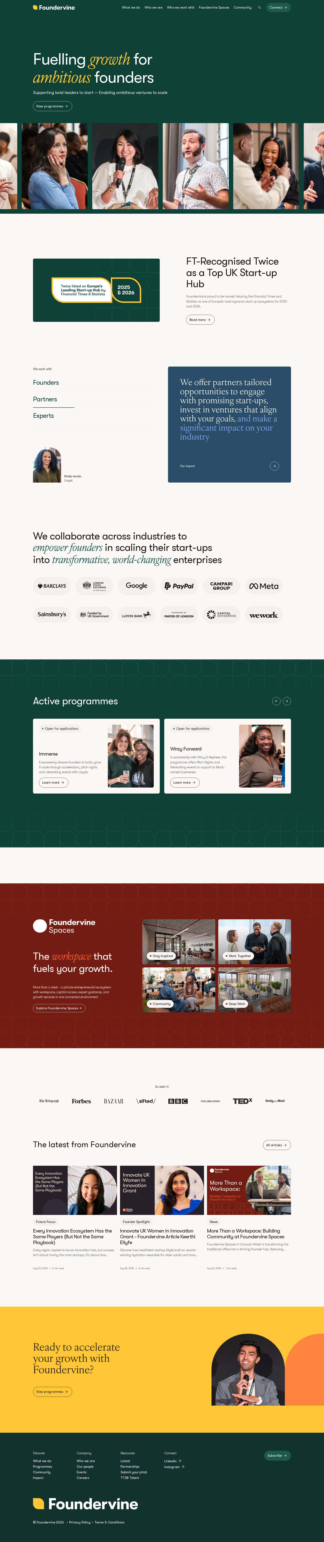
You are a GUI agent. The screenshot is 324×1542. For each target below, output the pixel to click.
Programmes (42, 1466)
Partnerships (130, 1466)
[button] (276, 701)
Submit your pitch (134, 1472)
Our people (85, 1466)
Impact (38, 1478)
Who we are (86, 1461)
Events (81, 1472)
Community (42, 1472)
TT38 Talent (130, 1478)
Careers (83, 1478)
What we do (42, 1461)
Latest (125, 1461)
